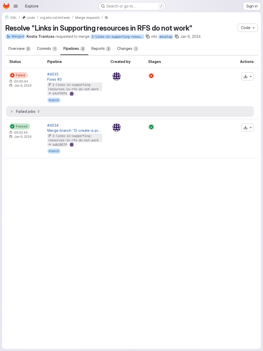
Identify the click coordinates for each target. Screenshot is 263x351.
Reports (100, 48)
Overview (18, 48)
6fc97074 (60, 93)
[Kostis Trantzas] (116, 76)
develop (165, 37)
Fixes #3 (54, 79)
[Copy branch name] (148, 36)
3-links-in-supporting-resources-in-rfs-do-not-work (118, 37)
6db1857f (60, 145)
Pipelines (73, 48)
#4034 (53, 125)
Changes (127, 48)
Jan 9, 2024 (190, 36)
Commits (46, 48)
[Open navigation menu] (16, 6)
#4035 (53, 74)
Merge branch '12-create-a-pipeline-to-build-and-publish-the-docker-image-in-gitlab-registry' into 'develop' (74, 130)
